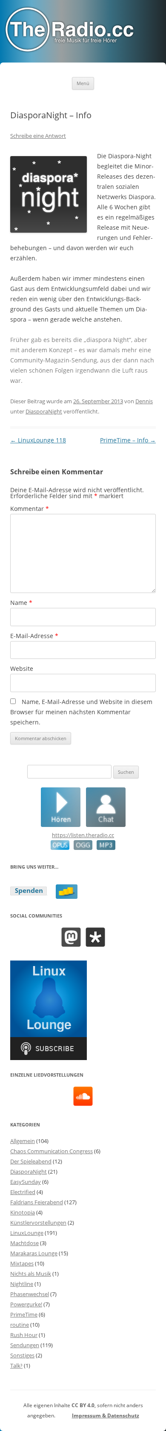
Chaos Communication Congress (51, 1151)
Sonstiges (22, 1355)
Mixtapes (22, 1263)
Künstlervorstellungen (38, 1222)
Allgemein (22, 1141)
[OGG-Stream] (80, 848)
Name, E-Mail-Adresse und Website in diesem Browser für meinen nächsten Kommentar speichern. (81, 712)
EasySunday (25, 1182)
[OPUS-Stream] (60, 848)
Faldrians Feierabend (36, 1202)
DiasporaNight (44, 411)
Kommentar (29, 509)
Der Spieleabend (31, 1161)
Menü (83, 83)
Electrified (22, 1192)
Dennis (144, 401)
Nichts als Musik (30, 1273)
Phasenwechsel (29, 1294)
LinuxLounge (26, 1233)
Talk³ (16, 1365)
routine (19, 1324)
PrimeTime (23, 1314)
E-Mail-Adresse (34, 636)
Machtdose (24, 1243)
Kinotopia (22, 1212)
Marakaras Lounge (33, 1253)
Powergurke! (26, 1304)
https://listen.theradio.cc (83, 835)
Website (21, 668)
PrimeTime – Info (128, 440)
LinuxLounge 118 (38, 440)
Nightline (21, 1284)
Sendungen (24, 1345)
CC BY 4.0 (83, 1405)
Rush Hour (23, 1335)
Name (21, 603)
